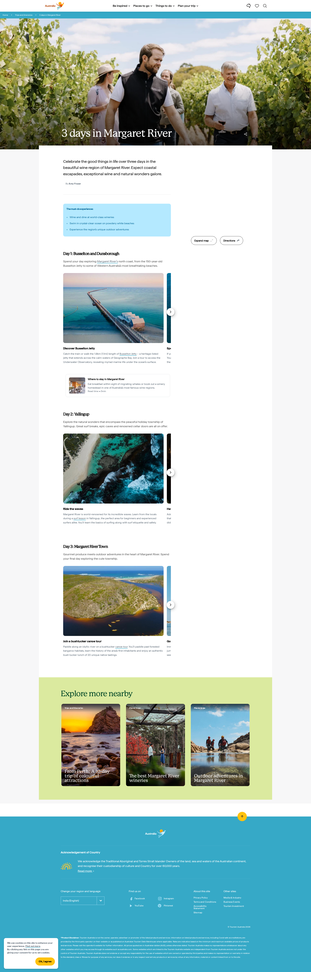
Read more (85, 871)
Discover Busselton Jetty (79, 348)
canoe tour (121, 646)
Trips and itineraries (23, 15)
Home (5, 15)
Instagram (169, 898)
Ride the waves (73, 508)
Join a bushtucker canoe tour (82, 641)
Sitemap (198, 912)
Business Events (232, 902)
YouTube (139, 905)
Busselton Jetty (128, 353)
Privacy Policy (201, 898)
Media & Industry (232, 898)
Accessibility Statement (200, 907)
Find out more (32, 946)
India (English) (71, 900)
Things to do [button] (164, 5)
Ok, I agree (45, 961)
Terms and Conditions (205, 902)
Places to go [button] (141, 5)
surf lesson (80, 518)
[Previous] (63, 312)
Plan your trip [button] (187, 5)
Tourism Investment (234, 906)
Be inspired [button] (120, 5)
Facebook (140, 898)
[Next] (170, 312)
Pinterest (168, 905)
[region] (217, 203)
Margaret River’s (107, 261)
